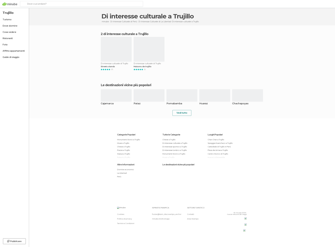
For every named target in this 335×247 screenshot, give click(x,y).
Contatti (190, 214)
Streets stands (108, 66)
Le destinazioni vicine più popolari (126, 85)
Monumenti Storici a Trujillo (128, 140)
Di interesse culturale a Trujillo (174, 143)
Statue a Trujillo (123, 154)
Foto (5, 44)
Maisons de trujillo (142, 66)
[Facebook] (232, 209)
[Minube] (9, 4)
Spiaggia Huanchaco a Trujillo (220, 143)
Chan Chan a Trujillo (216, 140)
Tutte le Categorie (171, 134)
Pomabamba (174, 103)
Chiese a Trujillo (123, 147)
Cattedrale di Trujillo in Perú (219, 147)
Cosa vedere (9, 32)
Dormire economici (125, 169)
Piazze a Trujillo (123, 150)
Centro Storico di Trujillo (218, 154)
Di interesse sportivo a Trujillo (174, 147)
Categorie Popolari (126, 134)
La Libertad (122, 173)
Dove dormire (10, 26)
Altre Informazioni (125, 164)
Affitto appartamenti (14, 51)
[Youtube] (245, 209)
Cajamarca (107, 103)
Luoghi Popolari (215, 134)
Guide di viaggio (11, 57)
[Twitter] (236, 209)
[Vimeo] (240, 209)
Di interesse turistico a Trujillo (174, 150)
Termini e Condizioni (125, 223)
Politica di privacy (124, 219)
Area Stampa (192, 219)
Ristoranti (8, 38)
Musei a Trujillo (123, 143)
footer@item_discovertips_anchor (166, 214)
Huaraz (203, 103)
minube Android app (161, 219)
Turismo (7, 19)
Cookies (120, 214)
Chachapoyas (240, 103)
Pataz (137, 103)
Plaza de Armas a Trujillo (218, 150)
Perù (119, 177)
